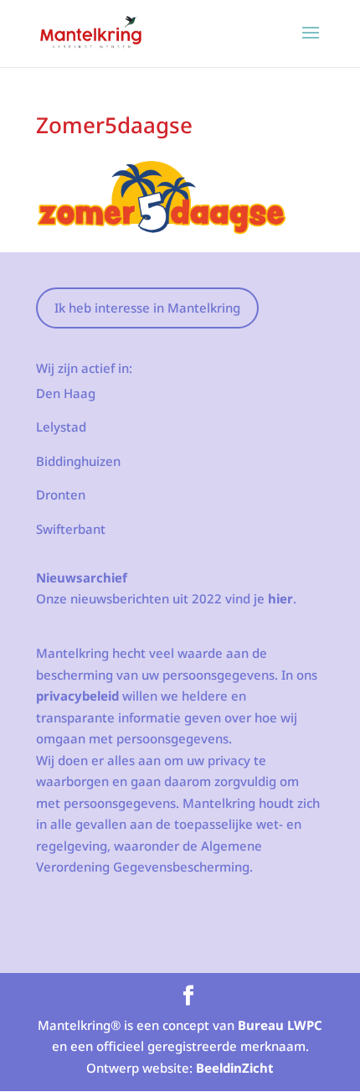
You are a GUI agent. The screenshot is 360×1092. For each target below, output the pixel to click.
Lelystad (61, 426)
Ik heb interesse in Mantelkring (147, 307)
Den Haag (65, 393)
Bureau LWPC (280, 1025)
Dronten (60, 494)
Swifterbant (70, 528)
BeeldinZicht (235, 1067)
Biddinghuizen (78, 461)
